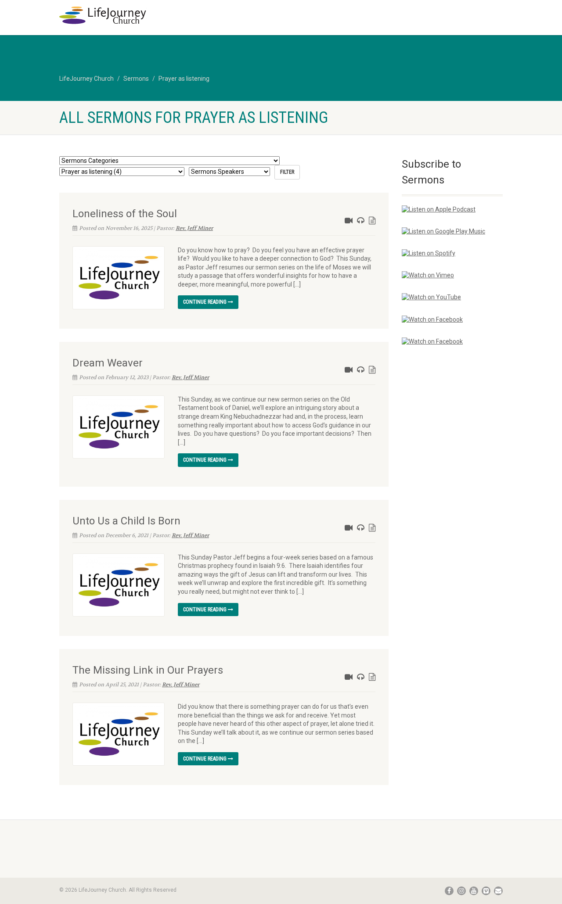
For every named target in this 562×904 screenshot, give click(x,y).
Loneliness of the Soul (124, 214)
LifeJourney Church (86, 78)
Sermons (136, 78)
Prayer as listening (184, 78)
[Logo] (128, 15)
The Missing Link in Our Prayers (147, 670)
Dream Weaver (107, 363)
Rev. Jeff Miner (194, 228)
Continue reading (205, 302)
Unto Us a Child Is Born (126, 521)
